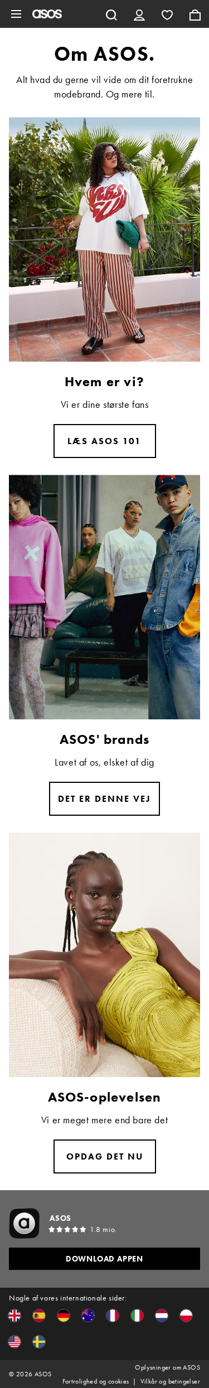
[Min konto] (139, 14)
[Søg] (111, 14)
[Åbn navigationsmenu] (16, 14)
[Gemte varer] (167, 14)
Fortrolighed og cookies (95, 1381)
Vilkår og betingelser (170, 1381)
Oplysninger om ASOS (167, 1367)
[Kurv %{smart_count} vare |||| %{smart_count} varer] (195, 14)
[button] (14, 1315)
